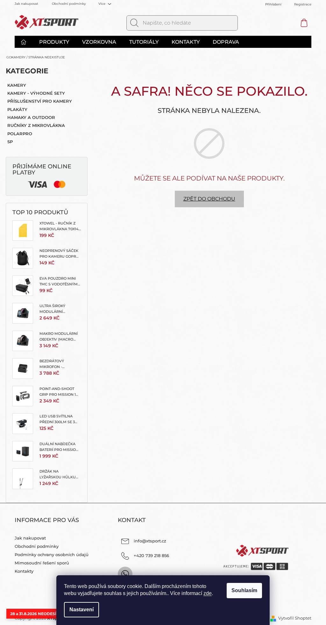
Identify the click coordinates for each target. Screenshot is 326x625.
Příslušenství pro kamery (39, 101)
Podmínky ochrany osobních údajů (52, 554)
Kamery (16, 85)
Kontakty (24, 571)
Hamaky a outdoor (31, 117)
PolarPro (19, 133)
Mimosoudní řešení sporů (42, 562)
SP (10, 141)
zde (207, 593)
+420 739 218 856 (151, 555)
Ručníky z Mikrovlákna (36, 125)
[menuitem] (26, 42)
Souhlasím (244, 590)
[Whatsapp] (125, 574)
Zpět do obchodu (209, 199)
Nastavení (81, 609)
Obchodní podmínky (69, 4)
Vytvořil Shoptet (294, 618)
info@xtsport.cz (150, 540)
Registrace (302, 4)
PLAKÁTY (17, 109)
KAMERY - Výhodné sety (36, 93)
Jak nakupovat (26, 4)
